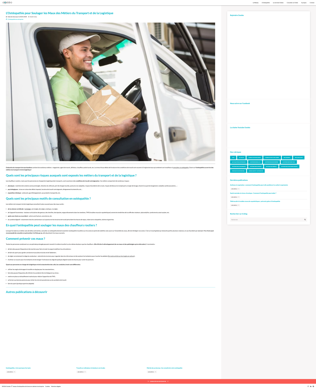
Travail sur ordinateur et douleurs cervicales (90, 368)
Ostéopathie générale (271, 166)
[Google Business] (313, 386)
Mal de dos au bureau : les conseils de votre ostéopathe (164, 368)
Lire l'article (10, 371)
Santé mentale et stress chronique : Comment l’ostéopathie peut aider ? (253, 193)
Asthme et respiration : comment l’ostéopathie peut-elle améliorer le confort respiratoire (259, 185)
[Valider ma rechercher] (305, 219)
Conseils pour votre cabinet (272, 157)
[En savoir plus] (268, 57)
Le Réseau (255, 2)
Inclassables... (287, 157)
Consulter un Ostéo (292, 2)
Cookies (47, 386)
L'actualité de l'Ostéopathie (239, 162)
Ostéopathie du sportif (255, 166)
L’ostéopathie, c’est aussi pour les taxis (18, 368)
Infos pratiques (299, 157)
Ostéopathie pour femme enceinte (289, 166)
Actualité (241, 157)
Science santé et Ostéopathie (256, 170)
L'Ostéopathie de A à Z (255, 162)
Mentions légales (56, 386)
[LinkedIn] (310, 386)
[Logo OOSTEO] (7, 2)
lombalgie (28, 209)
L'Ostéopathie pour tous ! (289, 162)
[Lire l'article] (40, 330)
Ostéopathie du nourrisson (239, 166)
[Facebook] (308, 386)
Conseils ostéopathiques (254, 157)
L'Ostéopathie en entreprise (15, 19)
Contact (312, 2)
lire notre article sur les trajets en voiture (121, 256)
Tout (233, 157)
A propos (303, 2)
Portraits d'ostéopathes (238, 170)
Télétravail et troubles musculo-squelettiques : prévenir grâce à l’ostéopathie (255, 201)
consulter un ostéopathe (181, 167)
